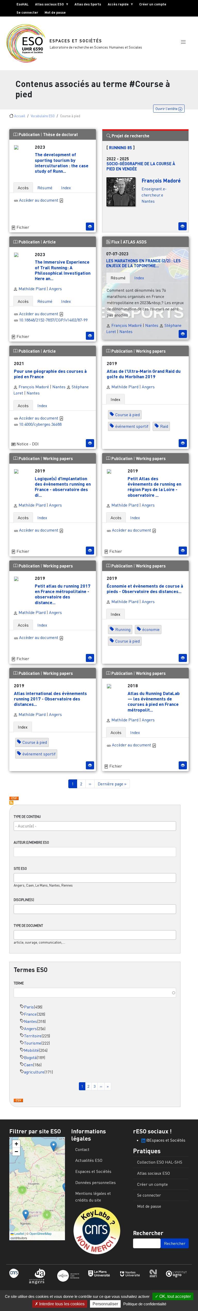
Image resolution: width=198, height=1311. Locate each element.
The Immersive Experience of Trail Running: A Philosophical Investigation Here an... (62, 270)
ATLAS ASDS (135, 241)
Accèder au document (39, 200)
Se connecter (27, 12)
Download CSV (18, 1101)
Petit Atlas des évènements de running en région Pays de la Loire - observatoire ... (154, 486)
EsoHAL (22, 4)
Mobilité (31, 1050)
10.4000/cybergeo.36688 (40, 424)
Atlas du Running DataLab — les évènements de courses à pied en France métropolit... (154, 701)
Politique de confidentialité (144, 1304)
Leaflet (19, 1233)
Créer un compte (152, 4)
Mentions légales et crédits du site (93, 1197)
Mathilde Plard (32, 288)
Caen (28, 1064)
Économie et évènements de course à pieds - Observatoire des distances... (145, 588)
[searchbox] (95, 826)
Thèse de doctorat (60, 134)
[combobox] (95, 826)
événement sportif (131, 426)
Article (49, 241)
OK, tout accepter (174, 1296)
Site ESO (20, 868)
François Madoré (161, 180)
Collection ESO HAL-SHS (159, 1162)
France (30, 1014)
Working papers (151, 351)
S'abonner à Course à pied (11, 803)
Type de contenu (27, 817)
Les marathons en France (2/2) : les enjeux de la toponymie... (143, 263)
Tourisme (32, 1043)
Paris (29, 1006)
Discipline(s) (24, 900)
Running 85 (120, 147)
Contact (82, 1149)
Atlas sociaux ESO (48, 5)
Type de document (28, 925)
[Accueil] (28, 43)
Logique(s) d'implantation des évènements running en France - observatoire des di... (63, 486)
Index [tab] (66, 187)
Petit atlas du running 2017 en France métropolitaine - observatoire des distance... (62, 594)
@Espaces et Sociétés (165, 1140)
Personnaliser (105, 1304)
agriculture (34, 1072)
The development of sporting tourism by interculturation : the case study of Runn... (61, 162)
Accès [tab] (23, 187)
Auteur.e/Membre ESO (31, 842)
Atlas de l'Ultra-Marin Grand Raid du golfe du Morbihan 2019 (144, 373)
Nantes (30, 1021)
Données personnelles (95, 1182)
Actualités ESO (88, 1160)
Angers (30, 1028)
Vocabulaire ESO (43, 116)
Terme (19, 983)
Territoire (33, 1035)
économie (151, 629)
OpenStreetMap (40, 1233)
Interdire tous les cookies (61, 1304)
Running (122, 629)
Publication (29, 134)
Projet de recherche (130, 135)
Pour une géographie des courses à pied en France (50, 373)
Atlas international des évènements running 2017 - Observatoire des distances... (50, 698)
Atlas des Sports (88, 4)
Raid (164, 426)
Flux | (116, 241)
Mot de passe (55, 12)
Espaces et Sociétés (76, 40)
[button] (183, 42)
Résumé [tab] (44, 187)
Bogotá (30, 1057)
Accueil (19, 116)
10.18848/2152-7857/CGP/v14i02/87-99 (53, 319)
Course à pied (127, 414)
